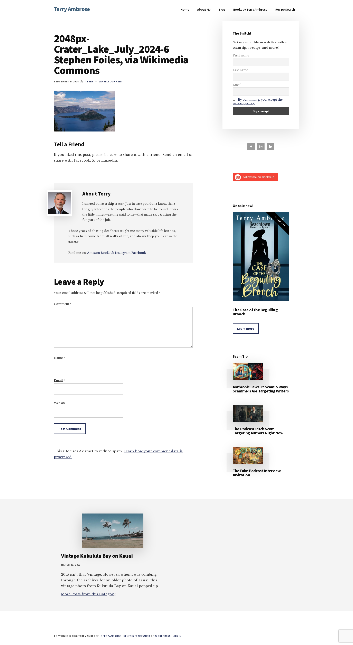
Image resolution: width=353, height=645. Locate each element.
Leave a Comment (111, 81)
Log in (177, 635)
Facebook (138, 253)
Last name (240, 70)
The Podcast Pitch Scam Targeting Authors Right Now (258, 430)
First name (241, 55)
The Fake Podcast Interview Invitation (257, 472)
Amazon (93, 253)
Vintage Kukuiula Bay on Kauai (97, 555)
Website (60, 403)
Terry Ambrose (72, 9)
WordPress (163, 635)
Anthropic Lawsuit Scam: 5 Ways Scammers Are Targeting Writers (261, 388)
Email (59, 380)
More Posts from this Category (88, 594)
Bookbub (107, 253)
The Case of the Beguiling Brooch (255, 311)
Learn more (245, 328)
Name (59, 358)
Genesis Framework (136, 635)
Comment (62, 304)
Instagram (123, 253)
